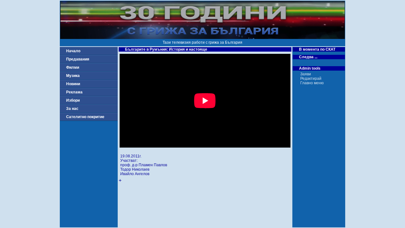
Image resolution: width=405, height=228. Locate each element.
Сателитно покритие (85, 117)
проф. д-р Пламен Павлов (143, 165)
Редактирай (310, 78)
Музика (73, 75)
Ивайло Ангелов (134, 174)
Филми (72, 67)
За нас (72, 108)
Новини (73, 84)
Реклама (74, 92)
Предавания (77, 59)
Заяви (305, 74)
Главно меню (312, 83)
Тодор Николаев (134, 169)
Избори (73, 100)
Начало (73, 51)
